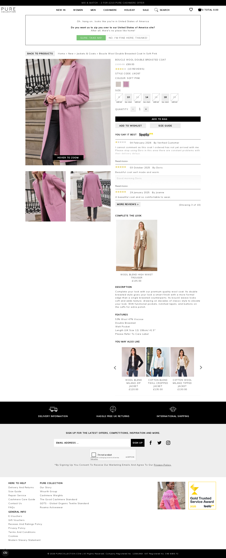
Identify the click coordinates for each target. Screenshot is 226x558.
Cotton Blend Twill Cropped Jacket (158, 383)
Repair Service (17, 495)
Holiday (129, 10)
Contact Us (15, 503)
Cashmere (110, 10)
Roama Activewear (51, 507)
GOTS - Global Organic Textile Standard (64, 503)
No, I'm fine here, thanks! (128, 37)
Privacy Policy (16, 528)
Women (78, 10)
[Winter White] (118, 84)
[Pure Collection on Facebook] (151, 443)
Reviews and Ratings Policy (25, 524)
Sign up (138, 442)
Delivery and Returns (21, 487)
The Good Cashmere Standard (58, 499)
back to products (40, 53)
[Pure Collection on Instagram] (168, 443)
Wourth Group (48, 491)
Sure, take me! (91, 37)
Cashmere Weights (51, 495)
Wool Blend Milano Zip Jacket (133, 383)
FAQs (11, 507)
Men (93, 10)
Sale (146, 10)
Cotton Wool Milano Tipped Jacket (182, 383)
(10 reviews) (136, 69)
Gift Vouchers (16, 520)
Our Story (46, 487)
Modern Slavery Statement (24, 540)
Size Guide (14, 491)
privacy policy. (162, 464)
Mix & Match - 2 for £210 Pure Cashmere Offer (113, 2)
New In (60, 10)
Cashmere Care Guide (21, 499)
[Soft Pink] (126, 84)
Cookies (13, 536)
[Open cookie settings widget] (5, 552)
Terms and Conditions (22, 532)
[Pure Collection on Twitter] (159, 443)
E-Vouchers (15, 516)
